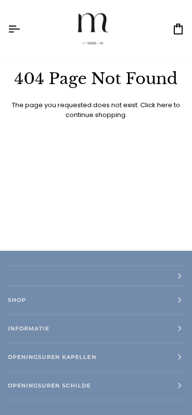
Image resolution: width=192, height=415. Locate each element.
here (164, 105)
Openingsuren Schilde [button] (49, 385)
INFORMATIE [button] (28, 328)
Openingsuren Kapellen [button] (52, 357)
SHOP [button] (17, 299)
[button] (96, 276)
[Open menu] (22, 29)
